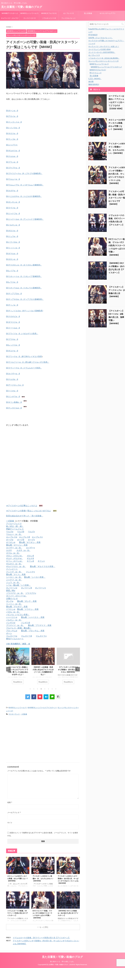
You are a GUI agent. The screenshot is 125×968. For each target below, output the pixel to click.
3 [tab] (37, 689)
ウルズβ (20, 531)
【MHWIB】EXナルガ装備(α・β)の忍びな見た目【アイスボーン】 (68, 913)
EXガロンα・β (12, 259)
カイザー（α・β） (14, 547)
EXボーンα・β (12, 110)
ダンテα (9, 601)
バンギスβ (25, 622)
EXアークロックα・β (15, 385)
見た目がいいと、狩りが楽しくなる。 (62, 961)
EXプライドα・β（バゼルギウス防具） (22, 333)
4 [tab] (41, 689)
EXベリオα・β (12, 391)
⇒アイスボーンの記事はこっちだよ (21, 505)
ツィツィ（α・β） (14, 604)
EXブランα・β (12, 162)
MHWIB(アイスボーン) (10, 13)
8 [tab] (56, 689)
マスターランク (14, 714)
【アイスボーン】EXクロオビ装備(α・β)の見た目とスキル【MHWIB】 (68, 669)
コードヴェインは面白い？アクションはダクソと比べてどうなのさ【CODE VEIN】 (116, 102)
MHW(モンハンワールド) (29, 13)
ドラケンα (10, 609)
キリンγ (41, 561)
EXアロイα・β (12, 116)
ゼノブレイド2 (68, 13)
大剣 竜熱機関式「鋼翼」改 (18, 644)
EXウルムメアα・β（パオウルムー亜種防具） (25, 185)
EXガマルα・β (12, 253)
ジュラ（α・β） (13, 582)
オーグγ (31, 539)
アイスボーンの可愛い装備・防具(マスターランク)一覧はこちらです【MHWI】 (117, 197)
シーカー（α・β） (14, 577)
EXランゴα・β (12, 139)
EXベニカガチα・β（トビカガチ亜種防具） (24, 196)
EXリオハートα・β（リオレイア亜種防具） (24, 276)
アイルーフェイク (14, 523)
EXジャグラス (12, 145)
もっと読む (44, 927)
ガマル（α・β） (13, 553)
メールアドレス (14, 812)
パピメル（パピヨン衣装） (18, 614)
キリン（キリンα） (14, 561)
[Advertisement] (26, 449)
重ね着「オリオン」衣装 (30, 542)
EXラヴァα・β (12, 208)
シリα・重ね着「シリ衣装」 (18, 585)
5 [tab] (45, 689)
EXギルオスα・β (13, 150)
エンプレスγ (37, 537)
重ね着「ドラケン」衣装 (28, 609)
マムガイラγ (41, 636)
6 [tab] (48, 689)
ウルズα (9, 531)
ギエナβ (30, 558)
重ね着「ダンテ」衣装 (27, 601)
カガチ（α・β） (23, 550)
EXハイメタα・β (13, 128)
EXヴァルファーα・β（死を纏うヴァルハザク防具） (27, 362)
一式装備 (10, 521)
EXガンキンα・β (13, 202)
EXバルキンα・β (13, 225)
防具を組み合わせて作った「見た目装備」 (24, 516)
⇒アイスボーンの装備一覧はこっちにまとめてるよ (28, 510)
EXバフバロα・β (13, 242)
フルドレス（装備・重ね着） (18, 628)
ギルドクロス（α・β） (16, 566)
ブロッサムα (11, 630)
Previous (8, 669)
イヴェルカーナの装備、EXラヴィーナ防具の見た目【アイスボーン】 (17, 913)
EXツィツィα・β (13, 248)
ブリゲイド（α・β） (15, 625)
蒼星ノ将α (10, 590)
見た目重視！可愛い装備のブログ (21, 6)
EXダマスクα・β (13, 322)
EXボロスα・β (12, 230)
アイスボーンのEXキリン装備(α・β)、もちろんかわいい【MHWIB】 (43, 878)
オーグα (9, 539)
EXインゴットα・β (14, 122)
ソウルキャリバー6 (49, 18)
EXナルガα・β (12, 379)
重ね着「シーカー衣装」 (35, 577)
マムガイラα (11, 636)
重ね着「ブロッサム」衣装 (32, 630)
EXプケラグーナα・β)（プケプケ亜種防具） (24, 173)
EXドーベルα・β (13, 328)
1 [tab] (30, 689)
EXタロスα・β (12, 133)
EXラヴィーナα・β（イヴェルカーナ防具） (24, 368)
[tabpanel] (17, 667)
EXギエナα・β (12, 351)
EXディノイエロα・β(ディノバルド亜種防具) (24, 311)
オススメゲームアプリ (107, 13)
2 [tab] (34, 689)
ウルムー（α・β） (14, 534)
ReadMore (17, 682)
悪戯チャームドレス (15, 529)
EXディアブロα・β (14, 293)
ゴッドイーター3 (29, 18)
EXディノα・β (12, 305)
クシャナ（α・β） (14, 572)
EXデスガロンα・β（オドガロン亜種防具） (24, 265)
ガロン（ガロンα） (14, 555)
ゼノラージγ (40, 588)
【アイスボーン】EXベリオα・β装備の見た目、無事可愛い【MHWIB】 (116, 317)
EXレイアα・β (12, 270)
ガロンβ (30, 555)
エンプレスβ (24, 537)
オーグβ (20, 539)
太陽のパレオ (12, 598)
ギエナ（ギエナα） (14, 558)
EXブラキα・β (12, 339)
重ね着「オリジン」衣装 (17, 545)
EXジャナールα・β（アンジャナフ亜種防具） (25, 219)
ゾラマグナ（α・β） (15, 593)
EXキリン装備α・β (14, 402)
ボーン (9, 633)
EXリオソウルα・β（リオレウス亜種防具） (24, 288)
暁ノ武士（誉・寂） (15, 526)
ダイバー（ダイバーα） (16, 596)
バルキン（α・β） (14, 620)
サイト (9, 823)
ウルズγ (31, 531)
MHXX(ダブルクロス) (49, 13)
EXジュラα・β (12, 236)
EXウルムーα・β (13, 179)
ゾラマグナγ (30, 593)
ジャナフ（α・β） (14, 580)
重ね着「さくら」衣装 (16, 574)
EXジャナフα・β (13, 213)
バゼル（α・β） (13, 612)
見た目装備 (88, 13)
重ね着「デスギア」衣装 (17, 606)
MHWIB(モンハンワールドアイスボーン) (42, 707)
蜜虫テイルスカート (15, 638)
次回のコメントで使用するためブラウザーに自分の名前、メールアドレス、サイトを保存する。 (42, 834)
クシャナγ (30, 572)
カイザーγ (30, 547)
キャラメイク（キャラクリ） (10, 19)
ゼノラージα (11, 588)
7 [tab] (52, 689)
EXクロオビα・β (13, 316)
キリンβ (30, 561)
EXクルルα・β (12, 156)
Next (77, 669)
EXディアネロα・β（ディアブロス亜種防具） (25, 299)
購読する (96, 89)
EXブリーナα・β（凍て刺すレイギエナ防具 (24, 356)
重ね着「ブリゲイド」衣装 (39, 625)
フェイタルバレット (68, 18)
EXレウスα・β (12, 282)
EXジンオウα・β (13, 396)
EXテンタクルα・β (14, 408)
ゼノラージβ (26, 588)
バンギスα (10, 622)
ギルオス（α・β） (14, 563)
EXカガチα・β (12, 190)
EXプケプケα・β (13, 168)
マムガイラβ (26, 636)
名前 (9, 802)
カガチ (9, 550)
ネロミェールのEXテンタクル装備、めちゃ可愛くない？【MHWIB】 (17, 878)
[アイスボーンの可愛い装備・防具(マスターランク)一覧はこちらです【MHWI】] (46, 696)
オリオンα (10, 542)
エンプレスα (11, 537)
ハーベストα (11, 617)
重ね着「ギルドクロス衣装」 (42, 566)
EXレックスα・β (13, 345)
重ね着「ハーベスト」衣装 (32, 617)
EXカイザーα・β (13, 373)
